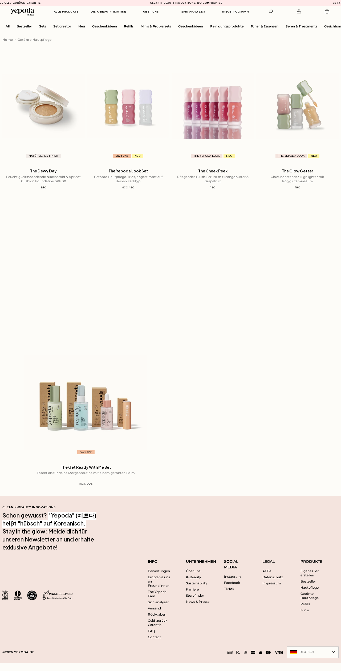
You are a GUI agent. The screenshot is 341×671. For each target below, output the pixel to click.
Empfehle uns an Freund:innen (159, 581)
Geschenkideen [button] (104, 26)
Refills (305, 604)
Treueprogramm (235, 11)
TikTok (229, 589)
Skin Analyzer (193, 11)
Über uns (193, 571)
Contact (154, 637)
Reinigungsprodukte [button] (226, 26)
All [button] (8, 26)
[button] (271, 11)
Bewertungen (159, 571)
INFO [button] (152, 561)
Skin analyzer (158, 602)
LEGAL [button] (268, 561)
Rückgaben (157, 614)
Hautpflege (310, 587)
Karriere (192, 589)
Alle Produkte (66, 11)
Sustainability (196, 583)
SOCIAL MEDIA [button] (231, 564)
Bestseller (308, 581)
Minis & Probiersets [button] (156, 26)
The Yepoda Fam (157, 594)
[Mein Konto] (299, 11)
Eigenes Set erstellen (310, 573)
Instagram (232, 577)
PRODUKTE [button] (311, 561)
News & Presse (197, 602)
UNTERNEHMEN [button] (199, 561)
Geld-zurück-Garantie (158, 623)
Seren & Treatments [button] (301, 26)
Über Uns (151, 11)
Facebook (232, 583)
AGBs (266, 571)
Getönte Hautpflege (35, 40)
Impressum (271, 583)
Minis (305, 610)
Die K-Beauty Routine (108, 11)
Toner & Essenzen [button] (264, 26)
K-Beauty (193, 577)
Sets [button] (42, 26)
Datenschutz (272, 577)
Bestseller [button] (24, 26)
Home (7, 40)
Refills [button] (128, 26)
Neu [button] (81, 26)
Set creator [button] (62, 26)
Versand (154, 608)
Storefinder (195, 595)
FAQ (151, 631)
